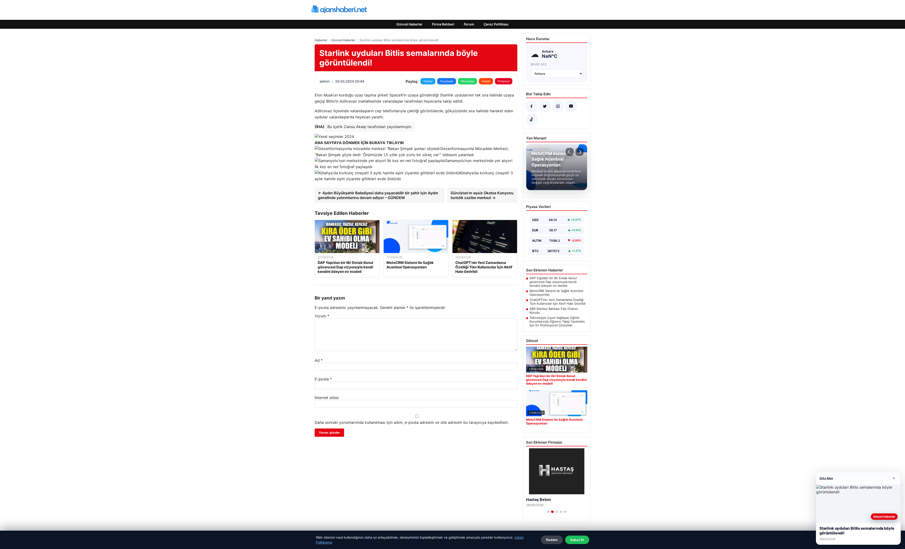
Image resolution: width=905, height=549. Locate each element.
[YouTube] (571, 106)
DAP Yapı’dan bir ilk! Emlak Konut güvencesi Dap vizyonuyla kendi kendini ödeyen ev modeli (553, 281)
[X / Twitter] (544, 106)
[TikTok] (531, 119)
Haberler (321, 40)
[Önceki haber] (570, 152)
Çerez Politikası (496, 24)
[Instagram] (557, 106)
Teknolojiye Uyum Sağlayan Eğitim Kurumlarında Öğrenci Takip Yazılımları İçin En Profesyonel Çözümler (557, 321)
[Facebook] (531, 106)
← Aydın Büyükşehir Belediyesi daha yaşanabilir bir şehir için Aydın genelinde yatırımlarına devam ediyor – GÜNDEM (378, 195)
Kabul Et (577, 540)
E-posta (323, 379)
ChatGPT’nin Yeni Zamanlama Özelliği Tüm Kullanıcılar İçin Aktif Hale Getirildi (557, 301)
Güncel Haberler (409, 24)
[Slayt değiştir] (548, 512)
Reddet (552, 540)
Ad (319, 360)
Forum (469, 24)
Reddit (486, 81)
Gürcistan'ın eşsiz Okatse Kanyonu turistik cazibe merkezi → (482, 195)
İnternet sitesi (327, 397)
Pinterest (504, 81)
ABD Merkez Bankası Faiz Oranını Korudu (554, 310)
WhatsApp (467, 81)
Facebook (446, 81)
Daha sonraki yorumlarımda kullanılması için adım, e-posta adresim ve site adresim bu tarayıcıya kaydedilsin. (412, 422)
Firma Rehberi (443, 24)
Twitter (427, 81)
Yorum (322, 316)
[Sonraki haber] (580, 152)
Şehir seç (539, 64)
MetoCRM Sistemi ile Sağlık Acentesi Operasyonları (556, 292)
